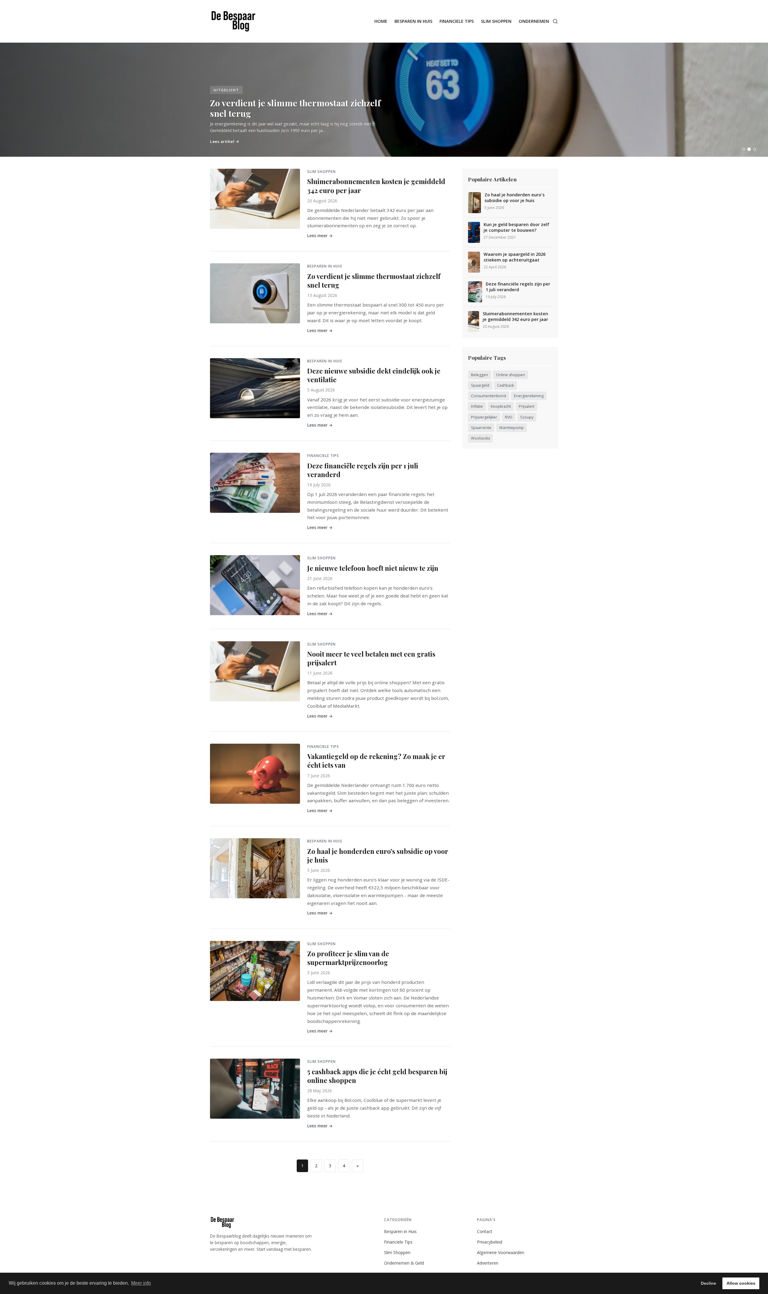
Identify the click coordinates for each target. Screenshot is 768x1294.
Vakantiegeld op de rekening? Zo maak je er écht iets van (376, 760)
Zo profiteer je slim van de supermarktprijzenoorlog (348, 958)
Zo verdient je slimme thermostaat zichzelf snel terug (373, 280)
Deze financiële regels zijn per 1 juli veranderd (362, 470)
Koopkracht (501, 406)
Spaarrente (481, 427)
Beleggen (479, 374)
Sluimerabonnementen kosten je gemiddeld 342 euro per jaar (376, 186)
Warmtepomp (511, 427)
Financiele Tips (457, 21)
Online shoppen (510, 374)
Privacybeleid (489, 1242)
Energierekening (529, 395)
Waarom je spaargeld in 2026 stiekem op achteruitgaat (514, 257)
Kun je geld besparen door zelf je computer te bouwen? (516, 227)
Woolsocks (480, 438)
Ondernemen (534, 21)
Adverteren (487, 1263)
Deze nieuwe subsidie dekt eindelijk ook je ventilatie (373, 375)
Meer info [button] (141, 1283)
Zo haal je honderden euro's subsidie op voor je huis (377, 855)
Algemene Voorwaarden (500, 1252)
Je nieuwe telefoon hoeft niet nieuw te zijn (372, 568)
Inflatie (477, 406)
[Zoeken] (555, 21)
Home (380, 21)
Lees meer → (320, 235)
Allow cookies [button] (741, 1283)
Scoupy (526, 417)
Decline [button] (708, 1283)
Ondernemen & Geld (404, 1263)
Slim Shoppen (496, 21)
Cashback (505, 385)
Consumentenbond (488, 395)
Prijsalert (526, 406)
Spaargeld (480, 385)
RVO (508, 417)
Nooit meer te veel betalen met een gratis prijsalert (371, 658)
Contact (484, 1231)
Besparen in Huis (413, 21)
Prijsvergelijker (484, 417)
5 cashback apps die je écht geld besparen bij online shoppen (377, 1076)
